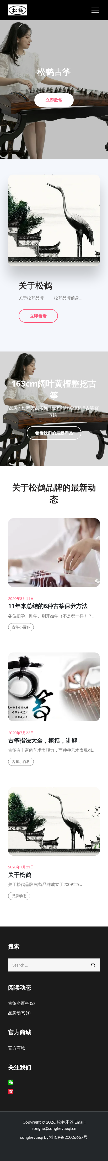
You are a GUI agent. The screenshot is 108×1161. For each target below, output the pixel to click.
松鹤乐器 (65, 1121)
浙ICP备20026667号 (68, 1137)
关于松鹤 (19, 874)
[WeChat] (10, 1082)
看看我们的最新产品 (54, 432)
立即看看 (38, 318)
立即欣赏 (53, 102)
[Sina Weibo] (10, 1091)
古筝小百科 (21, 627)
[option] (54, 89)
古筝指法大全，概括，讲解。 (45, 740)
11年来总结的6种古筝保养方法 (48, 606)
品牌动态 (19, 896)
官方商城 (16, 1047)
